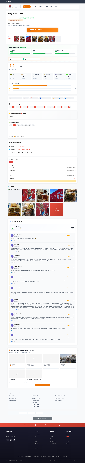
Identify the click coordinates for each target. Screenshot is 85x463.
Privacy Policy (53, 438)
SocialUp (65, 456)
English (67, 436)
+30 (58, 38)
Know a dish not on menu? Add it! (33, 59)
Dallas (11, 9)
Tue (22, 125)
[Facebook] (7, 440)
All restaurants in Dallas (59, 398)
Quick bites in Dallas (36, 398)
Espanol (67, 438)
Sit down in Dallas (35, 404)
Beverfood (43, 456)
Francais (67, 441)
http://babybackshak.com (24, 149)
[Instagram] (11, 440)
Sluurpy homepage (58, 400)
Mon (18, 125)
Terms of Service (53, 441)
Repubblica (20, 456)
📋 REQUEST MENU (35, 30)
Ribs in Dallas (34, 402)
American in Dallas (12, 398)
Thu (29, 125)
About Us (52, 434)
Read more (13, 251)
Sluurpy (36, 448)
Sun (14, 125)
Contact (51, 436)
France (36, 438)
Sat (10, 125)
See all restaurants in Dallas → (42, 385)
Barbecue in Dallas (12, 400)
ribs (24, 25)
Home (9, 9)
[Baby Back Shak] (10, 39)
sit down (27, 25)
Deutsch (67, 443)
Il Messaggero (28, 456)
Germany (36, 443)
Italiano (67, 434)
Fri (33, 125)
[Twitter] (14, 440)
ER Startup (58, 456)
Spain (36, 441)
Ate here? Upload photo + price (16, 59)
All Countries (37, 434)
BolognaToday (51, 456)
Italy (36, 436)
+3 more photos (56, 209)
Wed (26, 125)
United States (37, 445)
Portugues (68, 445)
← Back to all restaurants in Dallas (42, 418)
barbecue (20, 25)
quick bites (15, 25)
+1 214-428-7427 (22, 146)
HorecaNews (36, 456)
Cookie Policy (53, 443)
